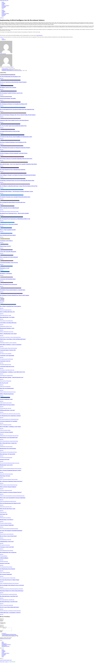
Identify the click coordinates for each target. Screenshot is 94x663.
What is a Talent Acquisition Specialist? (8, 229)
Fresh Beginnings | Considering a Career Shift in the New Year (12, 371)
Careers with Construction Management (8, 251)
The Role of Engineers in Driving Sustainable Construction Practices (13, 153)
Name (1, 618)
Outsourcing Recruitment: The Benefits (8, 98)
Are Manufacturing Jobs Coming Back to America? (10, 415)
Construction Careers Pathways (6, 240)
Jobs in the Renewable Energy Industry (8, 235)
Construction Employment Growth (7, 366)
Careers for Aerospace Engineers (6, 432)
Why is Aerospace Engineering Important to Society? (10, 470)
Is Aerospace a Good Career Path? (7, 546)
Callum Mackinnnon (39, 35)
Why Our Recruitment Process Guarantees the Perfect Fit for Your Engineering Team (17, 109)
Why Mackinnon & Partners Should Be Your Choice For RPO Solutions (14, 295)
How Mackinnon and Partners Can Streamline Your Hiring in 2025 (13, 103)
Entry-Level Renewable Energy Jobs (7, 311)
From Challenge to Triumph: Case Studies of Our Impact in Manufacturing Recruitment (18, 175)
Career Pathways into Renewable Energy (8, 322)
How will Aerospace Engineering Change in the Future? (11, 481)
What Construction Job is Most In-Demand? (9, 257)
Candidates (3, 3)
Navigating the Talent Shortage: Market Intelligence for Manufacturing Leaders (16, 136)
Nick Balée (2, 300)
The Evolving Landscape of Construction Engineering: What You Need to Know (16, 158)
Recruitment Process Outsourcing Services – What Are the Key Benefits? (14, 213)
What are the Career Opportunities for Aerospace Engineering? (12, 497)
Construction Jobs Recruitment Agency (8, 278)
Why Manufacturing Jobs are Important (8, 552)
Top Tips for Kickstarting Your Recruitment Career (10, 76)
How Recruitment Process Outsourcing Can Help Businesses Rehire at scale (15, 218)
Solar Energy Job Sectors (5, 475)
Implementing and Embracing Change (8, 69)
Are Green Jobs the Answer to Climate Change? (9, 579)
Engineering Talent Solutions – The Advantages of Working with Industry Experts (16, 191)
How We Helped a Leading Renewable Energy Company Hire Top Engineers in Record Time (18, 185)
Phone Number (2, 627)
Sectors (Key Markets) (5, 5)
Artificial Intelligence (5, 68)
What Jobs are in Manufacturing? (7, 388)
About (3, 38)
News (3, 8)
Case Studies (4, 6)
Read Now (1, 78)
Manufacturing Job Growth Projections (8, 448)
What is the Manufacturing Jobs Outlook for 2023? (10, 503)
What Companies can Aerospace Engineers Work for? (11, 492)
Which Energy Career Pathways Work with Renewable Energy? (13, 339)
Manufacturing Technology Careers (7, 328)
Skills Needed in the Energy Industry (7, 404)
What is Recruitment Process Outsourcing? (8, 284)
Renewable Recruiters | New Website (7, 317)
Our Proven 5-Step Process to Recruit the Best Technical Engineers (13, 82)
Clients (3, 4)
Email (1, 619)
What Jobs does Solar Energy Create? (7, 508)
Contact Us (7, 661)
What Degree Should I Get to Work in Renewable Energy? (12, 590)
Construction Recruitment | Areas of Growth (9, 262)
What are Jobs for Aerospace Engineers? (8, 486)
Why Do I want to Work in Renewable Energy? (9, 607)
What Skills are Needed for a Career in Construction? (10, 344)
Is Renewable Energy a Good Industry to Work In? (10, 612)
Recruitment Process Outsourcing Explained (9, 224)
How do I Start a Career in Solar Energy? (8, 536)
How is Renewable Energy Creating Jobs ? (8, 443)
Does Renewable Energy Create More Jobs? (9, 601)
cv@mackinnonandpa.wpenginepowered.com (9, 634)
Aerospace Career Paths (5, 563)
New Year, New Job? (4, 382)
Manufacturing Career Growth (6, 464)
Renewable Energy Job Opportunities (7, 453)
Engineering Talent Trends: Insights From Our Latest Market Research (14, 120)
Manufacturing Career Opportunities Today (9, 437)
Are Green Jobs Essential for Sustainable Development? (11, 530)
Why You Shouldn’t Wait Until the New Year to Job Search (12, 585)
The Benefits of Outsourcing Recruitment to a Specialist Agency (12, 289)
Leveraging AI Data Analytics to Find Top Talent (10, 131)
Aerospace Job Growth (4, 459)
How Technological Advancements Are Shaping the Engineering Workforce (15, 147)
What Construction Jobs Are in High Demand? (9, 207)
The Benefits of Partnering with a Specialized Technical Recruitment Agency (15, 196)
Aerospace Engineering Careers (6, 399)
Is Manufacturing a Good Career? (7, 541)
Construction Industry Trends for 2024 (8, 350)
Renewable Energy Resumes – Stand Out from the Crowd (11, 377)
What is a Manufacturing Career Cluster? (8, 333)
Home (3, 2)
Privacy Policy (2, 661)
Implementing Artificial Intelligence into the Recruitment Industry (12, 70)
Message (1, 630)
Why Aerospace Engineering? (6, 574)
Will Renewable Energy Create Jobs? (7, 410)
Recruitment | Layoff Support (6, 273)
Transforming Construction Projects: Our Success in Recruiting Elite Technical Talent (17, 180)
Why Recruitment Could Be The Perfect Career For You (11, 93)
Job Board (3, 7)
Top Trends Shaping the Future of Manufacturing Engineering (12, 169)
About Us (3, 10)
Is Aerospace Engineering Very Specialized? (8, 421)
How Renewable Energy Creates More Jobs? (9, 596)
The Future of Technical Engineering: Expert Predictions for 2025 (13, 142)
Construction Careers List (5, 360)
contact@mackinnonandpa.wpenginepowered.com (10, 635)
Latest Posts (4, 39)
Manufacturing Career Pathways (6, 519)
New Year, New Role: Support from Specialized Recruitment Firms (13, 125)
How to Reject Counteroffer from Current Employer (10, 306)
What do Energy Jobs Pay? (5, 246)
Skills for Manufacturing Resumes (7, 393)
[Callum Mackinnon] (6, 52)
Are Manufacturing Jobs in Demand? (7, 568)
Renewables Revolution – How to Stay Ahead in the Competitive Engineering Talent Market (18, 164)
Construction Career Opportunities (7, 355)
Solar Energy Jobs (3, 514)
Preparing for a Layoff (4, 268)
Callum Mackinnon (3, 53)
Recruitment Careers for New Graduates (8, 87)
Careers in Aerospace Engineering (7, 525)
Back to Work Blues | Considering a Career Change (10, 426)
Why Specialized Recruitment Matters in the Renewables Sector (12, 202)
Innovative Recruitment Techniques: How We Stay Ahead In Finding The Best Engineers (18, 114)
